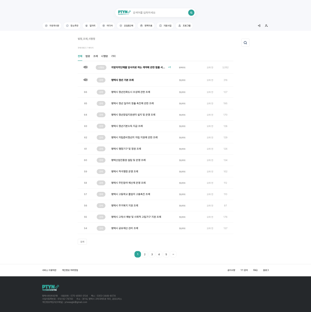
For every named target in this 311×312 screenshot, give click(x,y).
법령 (88, 56)
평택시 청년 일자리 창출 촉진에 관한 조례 (132, 103)
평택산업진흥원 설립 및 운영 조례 (128, 160)
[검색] (191, 12)
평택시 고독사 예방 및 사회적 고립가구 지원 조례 (136, 216)
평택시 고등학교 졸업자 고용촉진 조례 (130, 194)
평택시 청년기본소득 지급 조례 (127, 126)
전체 (80, 56)
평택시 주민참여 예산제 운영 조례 (128, 182)
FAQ (255, 270)
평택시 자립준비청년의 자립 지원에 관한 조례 (134, 137)
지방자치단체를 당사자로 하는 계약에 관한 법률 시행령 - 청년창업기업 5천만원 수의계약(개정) (139, 67)
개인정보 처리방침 (70, 270)
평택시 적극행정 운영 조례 (124, 171)
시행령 (104, 56)
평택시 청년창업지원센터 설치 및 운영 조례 (133, 114)
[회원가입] (266, 25)
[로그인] (259, 25)
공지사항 (231, 270)
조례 (95, 56)
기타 (113, 56)
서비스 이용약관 (49, 270)
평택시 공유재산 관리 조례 (124, 228)
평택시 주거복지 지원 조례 (124, 205)
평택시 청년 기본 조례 (122, 80)
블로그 (266, 270)
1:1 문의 (244, 270)
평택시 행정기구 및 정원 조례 (126, 148)
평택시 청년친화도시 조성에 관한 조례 (130, 92)
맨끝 (173, 254)
